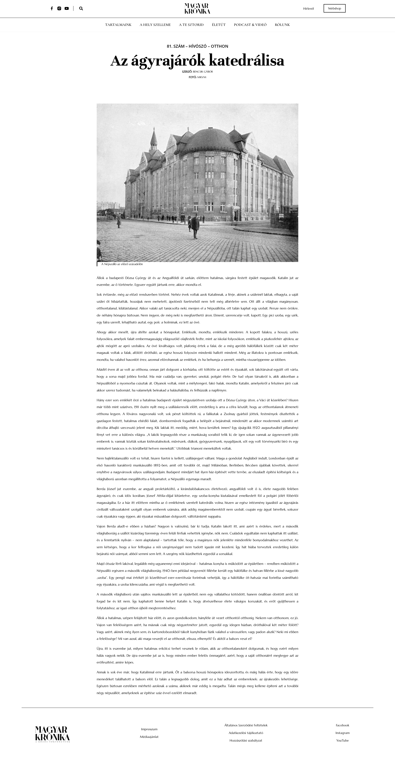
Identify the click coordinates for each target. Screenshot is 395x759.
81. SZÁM (176, 46)
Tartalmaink (118, 24)
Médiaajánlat (149, 737)
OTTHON (219, 46)
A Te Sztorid (191, 24)
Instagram (343, 733)
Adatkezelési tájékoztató (246, 733)
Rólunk (282, 24)
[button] (81, 8)
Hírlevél (308, 8)
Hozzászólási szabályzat (246, 740)
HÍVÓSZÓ (198, 46)
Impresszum (149, 729)
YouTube (342, 740)
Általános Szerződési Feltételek (245, 725)
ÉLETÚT (219, 24)
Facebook (342, 725)
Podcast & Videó (250, 24)
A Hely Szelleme (155, 24)
